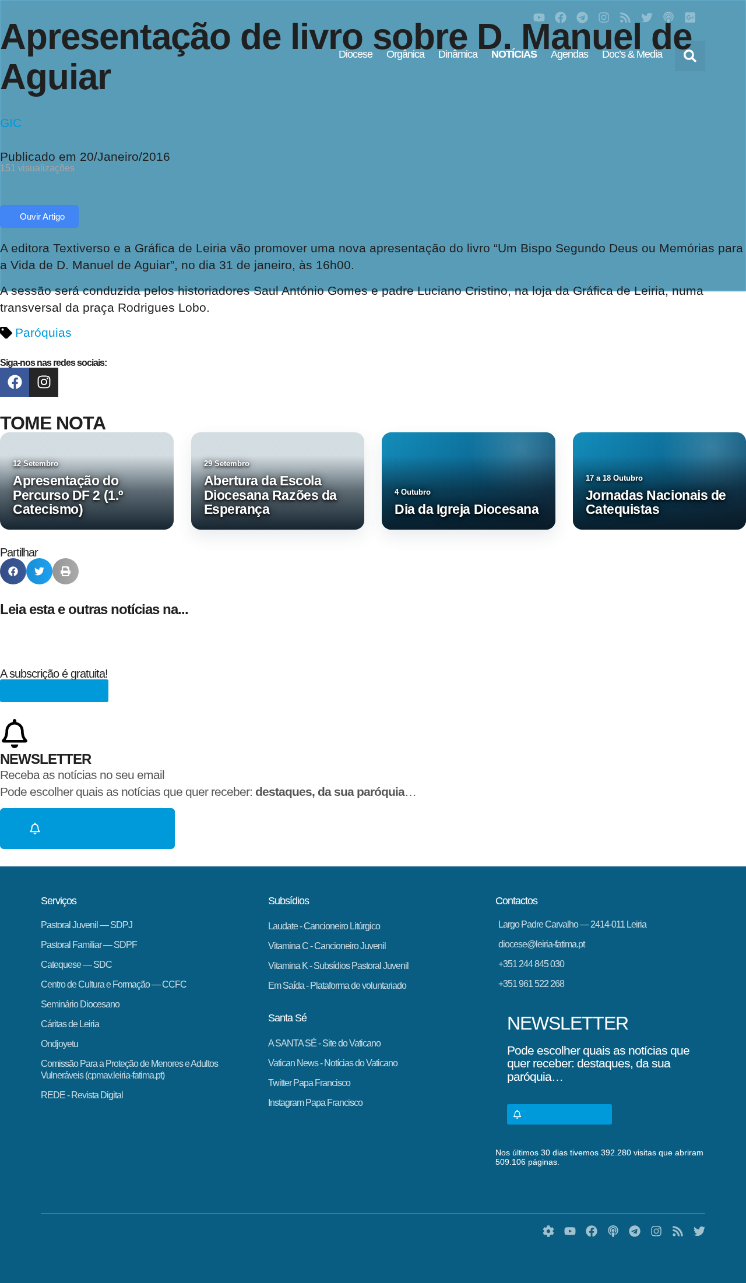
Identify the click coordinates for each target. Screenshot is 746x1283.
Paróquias (43, 332)
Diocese (355, 54)
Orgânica (405, 54)
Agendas (569, 54)
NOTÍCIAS (514, 54)
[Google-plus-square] (690, 17)
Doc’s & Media (632, 54)
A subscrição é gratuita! (54, 673)
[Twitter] (647, 17)
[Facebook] (560, 17)
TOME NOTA (52, 423)
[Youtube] (539, 17)
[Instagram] (604, 17)
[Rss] (625, 17)
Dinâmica (457, 54)
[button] (690, 56)
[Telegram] (582, 17)
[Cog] (548, 1231)
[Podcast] (668, 17)
